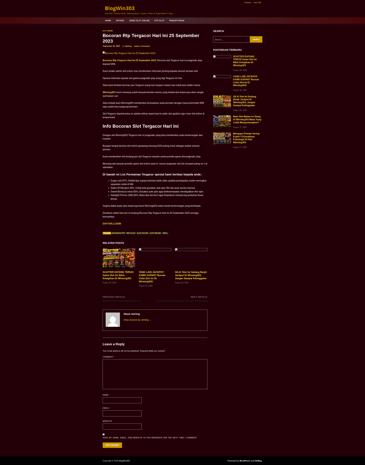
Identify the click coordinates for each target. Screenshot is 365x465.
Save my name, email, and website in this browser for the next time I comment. (150, 438)
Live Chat (257, 3)
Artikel (120, 20)
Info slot (130, 233)
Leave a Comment (142, 46)
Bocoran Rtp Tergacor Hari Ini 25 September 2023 (129, 60)
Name (106, 395)
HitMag (258, 461)
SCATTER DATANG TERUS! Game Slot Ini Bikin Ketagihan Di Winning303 (118, 275)
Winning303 (109, 92)
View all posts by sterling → (137, 320)
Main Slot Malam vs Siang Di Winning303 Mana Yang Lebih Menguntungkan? (247, 119)
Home (108, 20)
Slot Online (108, 31)
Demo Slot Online (139, 20)
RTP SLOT (159, 20)
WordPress (245, 461)
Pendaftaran (176, 20)
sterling (128, 46)
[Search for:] (237, 39)
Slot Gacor (142, 233)
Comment (109, 357)
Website (107, 421)
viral (165, 233)
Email (107, 408)
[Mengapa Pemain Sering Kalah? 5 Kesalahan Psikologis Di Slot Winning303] (222, 134)
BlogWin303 (120, 8)
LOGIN (117, 223)
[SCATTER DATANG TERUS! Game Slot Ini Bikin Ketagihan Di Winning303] (119, 259)
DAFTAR (107, 223)
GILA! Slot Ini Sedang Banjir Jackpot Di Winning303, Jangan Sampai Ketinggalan (191, 275)
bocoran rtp (118, 233)
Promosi (248, 3)
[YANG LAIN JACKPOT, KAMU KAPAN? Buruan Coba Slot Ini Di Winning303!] (155, 259)
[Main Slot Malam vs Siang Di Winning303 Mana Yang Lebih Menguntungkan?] (222, 117)
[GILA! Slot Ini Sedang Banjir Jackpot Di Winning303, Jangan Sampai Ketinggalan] (191, 259)
